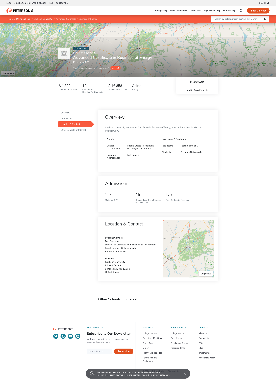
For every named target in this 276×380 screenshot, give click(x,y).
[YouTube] (70, 336)
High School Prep (212, 10)
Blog (9, 3)
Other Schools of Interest (73, 130)
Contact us (62, 3)
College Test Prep (150, 333)
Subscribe (124, 351)
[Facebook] (63, 336)
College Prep (161, 10)
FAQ (51, 3)
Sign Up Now (258, 10)
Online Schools (23, 19)
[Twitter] (55, 336)
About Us (203, 333)
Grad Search (176, 338)
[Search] (241, 10)
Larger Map (8, 73)
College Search (177, 333)
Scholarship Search (179, 343)
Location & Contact (70, 124)
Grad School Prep (178, 10)
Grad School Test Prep (152, 338)
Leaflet (242, 24)
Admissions (67, 118)
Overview (65, 112)
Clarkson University (43, 19)
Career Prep (195, 10)
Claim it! (115, 68)
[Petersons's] (19, 10)
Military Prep (229, 10)
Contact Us (204, 338)
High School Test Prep (152, 353)
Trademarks (204, 353)
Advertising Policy (207, 358)
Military (146, 348)
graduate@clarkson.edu (124, 248)
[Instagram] (77, 336)
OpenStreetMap (256, 24)
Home (10, 19)
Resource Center (178, 348)
